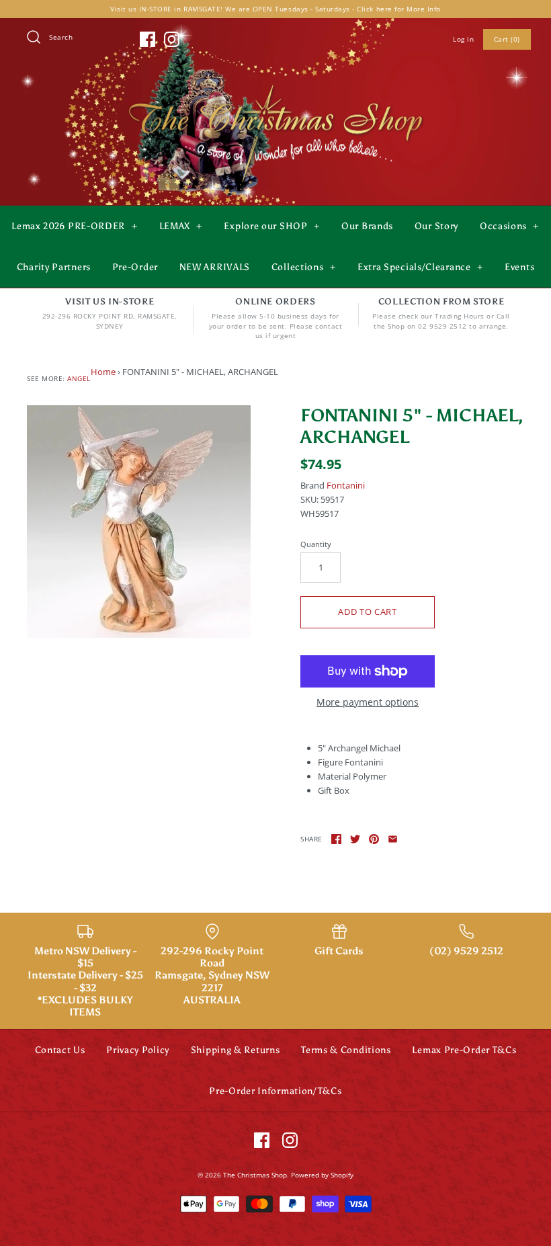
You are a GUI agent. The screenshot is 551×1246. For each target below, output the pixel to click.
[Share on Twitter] (355, 839)
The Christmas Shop (255, 1174)
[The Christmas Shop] (275, 82)
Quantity (315, 544)
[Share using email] (393, 839)
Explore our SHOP (271, 226)
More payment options (367, 702)
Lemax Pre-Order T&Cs (464, 1050)
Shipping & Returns (235, 1050)
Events (519, 267)
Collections (303, 267)
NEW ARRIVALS (214, 267)
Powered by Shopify (322, 1174)
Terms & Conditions (346, 1050)
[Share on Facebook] (336, 839)
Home (103, 372)
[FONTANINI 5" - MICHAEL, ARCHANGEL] (139, 521)
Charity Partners (54, 267)
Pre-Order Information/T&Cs (275, 1091)
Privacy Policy (137, 1050)
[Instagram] (171, 39)
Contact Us (60, 1050)
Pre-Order (135, 267)
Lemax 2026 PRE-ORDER (74, 226)
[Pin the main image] (374, 839)
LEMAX (181, 226)
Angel (79, 378)
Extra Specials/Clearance (420, 267)
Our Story (436, 226)
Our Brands (367, 226)
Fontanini (346, 485)
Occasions (509, 226)
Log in (463, 39)
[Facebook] (147, 39)
